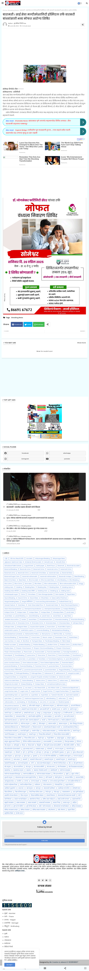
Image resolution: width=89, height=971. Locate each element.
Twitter (29, 324)
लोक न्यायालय (47, 784)
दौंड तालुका (7, 745)
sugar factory (35, 691)
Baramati (61, 566)
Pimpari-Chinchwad (63, 648)
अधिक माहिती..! (12, 960)
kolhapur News (77, 623)
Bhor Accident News (47, 580)
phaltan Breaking (24, 644)
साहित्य (75, 802)
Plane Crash (28, 652)
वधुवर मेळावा (69, 784)
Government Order (52, 605)
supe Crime (24, 695)
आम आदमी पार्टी (44, 709)
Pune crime (41, 655)
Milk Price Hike (58, 634)
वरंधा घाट (21, 788)
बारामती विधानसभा (9, 763)
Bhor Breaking (74, 580)
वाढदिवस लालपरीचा (63, 788)
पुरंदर (68, 752)
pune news (22, 659)
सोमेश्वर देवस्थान (25, 810)
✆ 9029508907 (72, 962)
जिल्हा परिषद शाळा (29, 738)
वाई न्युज (38, 788)
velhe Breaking (51, 698)
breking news (65, 591)
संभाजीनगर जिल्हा (35, 799)
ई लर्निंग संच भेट (68, 713)
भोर (70, 763)
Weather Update (63, 702)
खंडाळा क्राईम (52, 723)
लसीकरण (37, 784)
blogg (81, 583)
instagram (25, 459)
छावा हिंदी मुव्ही (24, 731)
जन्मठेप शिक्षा (35, 731)
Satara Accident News (11, 680)
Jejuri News (67, 616)
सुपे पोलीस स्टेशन (31, 806)
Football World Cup (65, 601)
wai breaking (21, 702)
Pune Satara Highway (56, 659)
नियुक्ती (39, 745)
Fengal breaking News (11, 601)
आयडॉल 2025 (56, 709)
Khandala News (64, 623)
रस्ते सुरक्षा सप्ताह (9, 781)
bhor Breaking (62, 580)
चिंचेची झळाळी (25, 727)
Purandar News (67, 666)
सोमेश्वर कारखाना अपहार (11, 810)
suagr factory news (10, 691)
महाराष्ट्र (28, 770)
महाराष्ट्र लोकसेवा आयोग (41, 770)
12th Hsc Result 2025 (16, 558)
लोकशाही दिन (58, 784)
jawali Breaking (20, 616)
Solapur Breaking (26, 684)
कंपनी (43, 720)
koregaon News (22, 627)
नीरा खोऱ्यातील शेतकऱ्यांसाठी (12, 749)
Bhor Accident (33, 580)
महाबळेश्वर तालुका (18, 770)
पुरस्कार (35, 756)
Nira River (26, 641)
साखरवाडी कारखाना (44, 802)
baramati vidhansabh (29, 576)
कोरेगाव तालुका (25, 723)
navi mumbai (9, 641)
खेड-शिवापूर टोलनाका (76, 723)
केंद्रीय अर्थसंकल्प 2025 (68, 720)
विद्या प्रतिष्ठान (8, 792)
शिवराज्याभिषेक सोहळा (37, 795)
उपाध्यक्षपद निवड (20, 716)
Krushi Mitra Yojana (64, 627)
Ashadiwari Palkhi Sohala (12, 566)
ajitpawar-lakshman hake (13, 562)
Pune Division (77, 655)
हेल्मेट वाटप (19, 813)
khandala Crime (23, 623)
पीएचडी (18, 752)
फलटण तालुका (77, 756)
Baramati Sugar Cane (11, 576)
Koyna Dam (51, 627)
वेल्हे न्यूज (56, 792)
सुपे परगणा (7, 806)
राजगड (26, 781)
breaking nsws (42, 591)
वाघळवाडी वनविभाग (49, 788)
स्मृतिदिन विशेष (8, 813)
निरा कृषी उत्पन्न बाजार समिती (52, 745)
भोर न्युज (28, 767)
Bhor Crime (18, 583)
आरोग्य (65, 709)
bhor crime (8, 583)
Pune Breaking (19, 655)
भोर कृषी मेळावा (78, 763)
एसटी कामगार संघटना (10, 720)
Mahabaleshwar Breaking (60, 630)
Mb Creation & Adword (57, 962)
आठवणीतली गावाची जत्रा (11, 709)
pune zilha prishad (72, 659)
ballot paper (40, 566)
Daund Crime (22, 598)
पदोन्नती (49, 749)
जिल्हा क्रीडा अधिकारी (45, 734)
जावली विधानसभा (9, 734)
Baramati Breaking (10, 569)
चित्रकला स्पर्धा (37, 727)
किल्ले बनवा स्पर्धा (53, 720)
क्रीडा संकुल (42, 723)
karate (24, 619)
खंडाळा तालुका (63, 723)
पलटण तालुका (59, 749)
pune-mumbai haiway (12, 662)
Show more (81, 343)
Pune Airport (8, 655)
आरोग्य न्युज (73, 709)
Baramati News (67, 573)
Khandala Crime (37, 623)
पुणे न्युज (38, 752)
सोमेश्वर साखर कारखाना (38, 810)
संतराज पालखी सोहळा (20, 799)
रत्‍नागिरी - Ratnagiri (11, 923)
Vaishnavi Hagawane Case (34, 698)
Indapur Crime (9, 612)
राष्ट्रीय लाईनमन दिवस (10, 784)
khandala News (51, 623)
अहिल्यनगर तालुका (48, 705)
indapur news (21, 612)
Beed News (22, 580)
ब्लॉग (32, 763)
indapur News (33, 612)
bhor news (28, 583)
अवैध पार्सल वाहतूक (34, 705)
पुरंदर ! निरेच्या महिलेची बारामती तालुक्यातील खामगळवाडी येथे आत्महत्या (30, 518)
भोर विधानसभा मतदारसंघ (76, 767)
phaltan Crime (52, 644)
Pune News (42, 659)
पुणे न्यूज (46, 752)
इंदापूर (38, 713)
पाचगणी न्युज (70, 749)
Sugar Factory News (62, 691)
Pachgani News (37, 641)
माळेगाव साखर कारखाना (43, 774)
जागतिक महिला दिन (64, 731)
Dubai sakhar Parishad (59, 598)
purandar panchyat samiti (33, 670)
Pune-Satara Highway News (49, 662)
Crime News (31, 594)
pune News (32, 659)
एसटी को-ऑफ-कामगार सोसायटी (29, 720)
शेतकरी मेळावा (50, 795)
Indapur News (45, 612)
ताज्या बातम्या (58, 741)
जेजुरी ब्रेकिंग (50, 738)
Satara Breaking (27, 680)
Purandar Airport (67, 662)
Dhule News (45, 598)
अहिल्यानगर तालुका (62, 705)
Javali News (8, 616)
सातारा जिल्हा (56, 802)
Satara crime (40, 680)
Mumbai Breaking (10, 637)
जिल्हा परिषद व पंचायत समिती (12, 738)
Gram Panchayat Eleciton (69, 605)
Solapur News (39, 684)
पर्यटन (6, 937)
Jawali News (57, 616)
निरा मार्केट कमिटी (69, 745)
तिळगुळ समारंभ (69, 741)
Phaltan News (8, 648)
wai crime (43, 702)
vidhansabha (9, 702)
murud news (35, 637)
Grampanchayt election (52, 609)
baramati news (54, 573)
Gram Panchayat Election (12, 609)
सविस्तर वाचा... (20, 871)
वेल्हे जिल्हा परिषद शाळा (36, 792)
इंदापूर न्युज (57, 713)
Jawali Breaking (33, 616)
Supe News (44, 695)
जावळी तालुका (21, 734)
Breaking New (42, 587)
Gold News (21, 605)
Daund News (34, 598)
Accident (29, 558)
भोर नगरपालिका (18, 767)
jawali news (46, 616)
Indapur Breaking (69, 609)
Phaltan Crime (65, 644)
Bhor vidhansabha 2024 (68, 583)
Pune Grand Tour (10, 659)
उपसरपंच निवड (8, 716)
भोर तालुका (7, 767)
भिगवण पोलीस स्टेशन (60, 763)
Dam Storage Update (45, 594)
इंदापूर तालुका (47, 713)
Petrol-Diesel (66, 641)
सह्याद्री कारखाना (9, 802)
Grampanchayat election (32, 609)
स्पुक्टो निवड (71, 810)
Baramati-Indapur (65, 576)
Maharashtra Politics (32, 634)
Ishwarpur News (58, 612)
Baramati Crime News (39, 573)
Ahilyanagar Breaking (42, 558)
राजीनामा (44, 781)
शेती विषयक (8, 799)
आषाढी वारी (17, 713)
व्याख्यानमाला (66, 792)
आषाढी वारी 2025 (29, 713)
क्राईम (34, 723)
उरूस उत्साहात (48, 716)
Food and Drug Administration (46, 601)
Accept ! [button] (10, 965)
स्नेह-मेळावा (61, 810)
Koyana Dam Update (37, 627)
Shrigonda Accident (11, 684)
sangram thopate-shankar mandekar (43, 677)
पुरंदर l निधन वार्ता (78, 752)
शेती (79, 795)
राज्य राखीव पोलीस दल (74, 781)
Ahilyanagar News (59, 558)
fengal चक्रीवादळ (27, 601)
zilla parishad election (11, 705)
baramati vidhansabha (48, 576)
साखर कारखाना (20, 802)
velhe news (62, 698)
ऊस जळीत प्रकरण (69, 716)
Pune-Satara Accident (30, 662)
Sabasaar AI (48, 673)
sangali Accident (73, 673)
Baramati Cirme (38, 569)
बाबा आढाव (17, 759)
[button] (87, 3)
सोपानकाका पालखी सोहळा (61, 806)
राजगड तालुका (35, 781)
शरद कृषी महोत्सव (78, 792)
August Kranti (28, 566)
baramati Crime (66, 569)
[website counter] (17, 907)
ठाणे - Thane (9, 916)
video (70, 698)
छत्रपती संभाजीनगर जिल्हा (70, 727)
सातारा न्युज (66, 802)
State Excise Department (70, 688)
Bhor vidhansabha (50, 583)
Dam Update (59, 594)
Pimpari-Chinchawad (23, 648)
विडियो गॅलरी (8, 947)
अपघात (24, 705)
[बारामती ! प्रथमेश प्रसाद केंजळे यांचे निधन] (44, 487)
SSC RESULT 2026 (53, 688)
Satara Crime (52, 680)
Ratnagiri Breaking (22, 673)
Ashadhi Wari (60, 562)
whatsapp (67, 453)
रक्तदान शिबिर (69, 777)
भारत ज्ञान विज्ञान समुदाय (44, 763)
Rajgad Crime (78, 670)
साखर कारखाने (32, 802)
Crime (23, 594)
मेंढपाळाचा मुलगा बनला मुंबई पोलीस (25, 777)
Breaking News (13, 10)
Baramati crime (9, 573)
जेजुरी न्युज (41, 738)
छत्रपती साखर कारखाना (10, 731)
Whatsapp (39, 324)
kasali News (33, 619)
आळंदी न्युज (8, 713)
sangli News (23, 677)
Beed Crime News (10, 580)
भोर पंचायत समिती (39, 767)
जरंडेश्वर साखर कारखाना (48, 731)
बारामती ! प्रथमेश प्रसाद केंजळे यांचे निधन (23, 507)
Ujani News (8, 698)
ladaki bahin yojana (11, 630)
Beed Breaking (79, 576)
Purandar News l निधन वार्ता (12, 670)
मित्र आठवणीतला (58, 774)
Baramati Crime (23, 573)
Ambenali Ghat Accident (33, 562)
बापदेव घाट (7, 759)
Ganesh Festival (9, 605)
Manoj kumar (46, 634)
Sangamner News (10, 677)
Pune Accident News (53, 652)
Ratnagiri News (37, 673)
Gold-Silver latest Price (35, 605)
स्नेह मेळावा (51, 810)
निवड (78, 745)
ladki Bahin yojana (27, 630)
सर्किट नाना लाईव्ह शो (49, 799)
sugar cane (24, 691)
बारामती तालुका (48, 759)
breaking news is (67, 587)
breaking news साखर (28, 591)
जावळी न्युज (32, 734)
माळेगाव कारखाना (65, 770)
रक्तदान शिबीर (80, 777)
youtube (67, 459)
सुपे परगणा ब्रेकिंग (18, 806)
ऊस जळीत (58, 716)
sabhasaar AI (60, 673)
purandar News (54, 666)
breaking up (54, 591)
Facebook (18, 324)
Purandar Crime (40, 666)
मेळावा (41, 777)
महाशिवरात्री (53, 770)
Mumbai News (23, 637)
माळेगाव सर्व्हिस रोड (28, 774)
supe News (34, 695)
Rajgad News (8, 673)
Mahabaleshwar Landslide (13, 634)
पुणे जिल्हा (30, 752)
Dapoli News (71, 594)
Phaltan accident (10, 644)
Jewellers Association (11, 619)
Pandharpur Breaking (52, 641)
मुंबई (67, 774)
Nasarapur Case (60, 637)
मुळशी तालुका (8, 777)
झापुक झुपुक (60, 738)
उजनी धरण (78, 713)
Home (5, 10)
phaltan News (77, 644)
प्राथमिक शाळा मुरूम (65, 756)
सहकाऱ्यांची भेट (76, 799)
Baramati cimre (25, 569)
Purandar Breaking (26, 666)
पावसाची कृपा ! (8, 752)
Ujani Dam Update (72, 695)
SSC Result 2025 (39, 688)
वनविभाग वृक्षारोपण (9, 788)
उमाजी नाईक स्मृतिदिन (34, 716)
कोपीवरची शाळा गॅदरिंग (11, 723)
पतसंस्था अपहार (39, 749)
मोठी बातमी (49, 777)
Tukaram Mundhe (57, 695)
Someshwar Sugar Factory (13, 688)
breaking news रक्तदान (11, 591)
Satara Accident (64, 677)
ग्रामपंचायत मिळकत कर (11, 727)
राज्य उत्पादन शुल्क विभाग (57, 781)
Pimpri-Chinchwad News (12, 652)
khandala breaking (61, 619)
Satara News (75, 680)
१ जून (5, 558)
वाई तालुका (29, 788)
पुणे (24, 752)
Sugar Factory (48, 691)
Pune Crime (51, 655)
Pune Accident (39, 652)
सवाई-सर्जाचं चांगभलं (63, 799)
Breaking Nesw (30, 587)
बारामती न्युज (71, 759)
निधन (23, 745)
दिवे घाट (79, 741)
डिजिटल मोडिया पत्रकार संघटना (31, 741)
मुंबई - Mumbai (9, 913)
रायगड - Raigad (9, 920)
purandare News (50, 670)
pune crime (31, 655)
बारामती (25, 759)
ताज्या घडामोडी (47, 741)
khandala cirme (9, 623)
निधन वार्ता (31, 745)
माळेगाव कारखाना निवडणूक (12, 774)
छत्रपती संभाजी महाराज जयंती (52, 727)
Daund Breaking (9, 598)
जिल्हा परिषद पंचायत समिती (61, 734)
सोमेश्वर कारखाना (76, 806)
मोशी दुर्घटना (58, 777)
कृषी (5, 934)
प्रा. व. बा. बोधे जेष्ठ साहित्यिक (48, 756)
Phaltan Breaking (39, 644)
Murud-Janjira (47, 637)
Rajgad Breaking (64, 670)
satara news (64, 680)
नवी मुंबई (16, 745)
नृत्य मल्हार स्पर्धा (28, 749)
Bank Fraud (51, 566)
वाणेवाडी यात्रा (76, 788)
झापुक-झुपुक (71, 738)
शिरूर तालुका (24, 795)
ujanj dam (18, 698)
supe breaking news (11, 695)
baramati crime (52, 569)
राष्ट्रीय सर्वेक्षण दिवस (26, 784)
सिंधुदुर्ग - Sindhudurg (11, 926)
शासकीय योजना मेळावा (11, 795)
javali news (70, 612)
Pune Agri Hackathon (70, 652)
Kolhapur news (9, 627)
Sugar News (76, 691)
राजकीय (19, 781)
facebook (25, 453)
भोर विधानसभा (62, 767)
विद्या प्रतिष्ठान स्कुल (20, 792)
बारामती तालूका (60, 759)
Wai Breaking (32, 702)
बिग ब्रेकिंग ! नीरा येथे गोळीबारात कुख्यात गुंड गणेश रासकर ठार (27, 529)
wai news (52, 702)
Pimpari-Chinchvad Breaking (43, 648)
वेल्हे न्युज (48, 792)
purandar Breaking (10, 666)
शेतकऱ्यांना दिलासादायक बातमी (66, 795)
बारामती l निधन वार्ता (35, 759)
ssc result (28, 688)
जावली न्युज (76, 731)
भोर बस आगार (51, 767)
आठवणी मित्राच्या (75, 705)
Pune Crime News (64, 655)
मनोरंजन (7, 943)
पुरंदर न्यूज (27, 756)
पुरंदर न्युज (18, 756)
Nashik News (73, 637)
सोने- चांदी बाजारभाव (45, 806)
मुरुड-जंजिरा (75, 774)
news (18, 641)
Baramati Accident (73, 566)
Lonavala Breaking (42, 630)
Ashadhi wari (48, 562)
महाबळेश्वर (7, 770)
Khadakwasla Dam (46, 619)
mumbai (68, 634)
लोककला (7, 940)
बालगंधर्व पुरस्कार (23, 763)
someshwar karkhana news (56, 684)
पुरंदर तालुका (8, 756)
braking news (8, 587)
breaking (19, 587)
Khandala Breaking (77, 619)
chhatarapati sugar (11, 594)
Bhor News (38, 583)
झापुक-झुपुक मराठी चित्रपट (12, 741)
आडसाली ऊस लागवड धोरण (29, 709)
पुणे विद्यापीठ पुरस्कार (58, 752)
